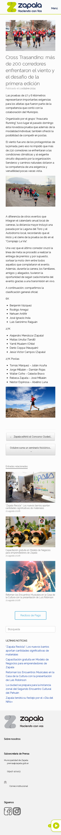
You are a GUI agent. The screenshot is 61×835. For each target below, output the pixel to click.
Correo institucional (18, 786)
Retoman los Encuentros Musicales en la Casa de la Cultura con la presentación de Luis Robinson (30, 676)
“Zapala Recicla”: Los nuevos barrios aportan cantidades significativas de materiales (27, 650)
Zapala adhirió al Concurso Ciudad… (30, 436)
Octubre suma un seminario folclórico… (30, 450)
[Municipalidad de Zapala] (24, 7)
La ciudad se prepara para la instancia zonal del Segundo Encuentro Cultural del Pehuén (28, 689)
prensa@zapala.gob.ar (18, 763)
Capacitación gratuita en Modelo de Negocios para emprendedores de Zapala (27, 663)
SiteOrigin (34, 829)
